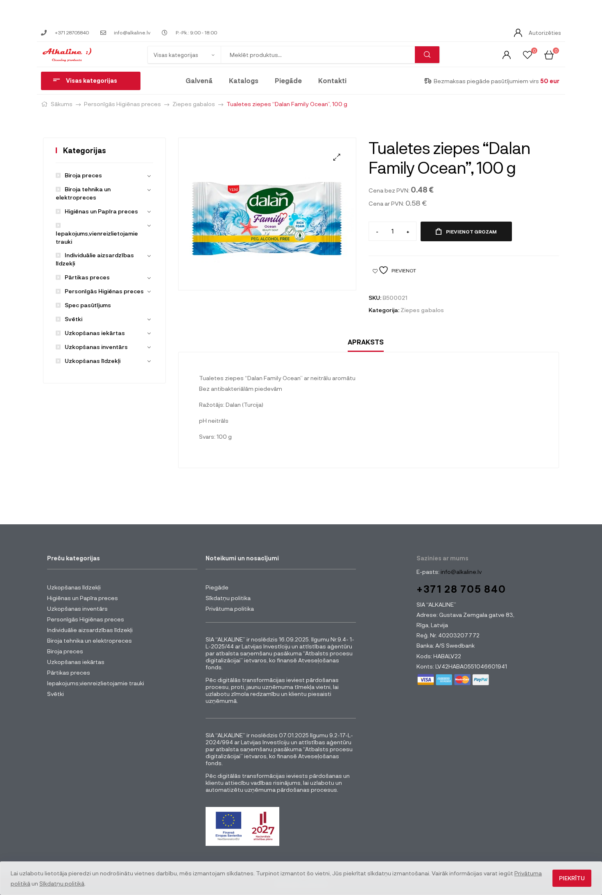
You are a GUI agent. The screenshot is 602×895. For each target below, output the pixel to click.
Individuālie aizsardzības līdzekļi (90, 629)
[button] (337, 157)
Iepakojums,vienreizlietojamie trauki (97, 237)
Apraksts (366, 342)
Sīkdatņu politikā (61, 883)
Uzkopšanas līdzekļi (92, 360)
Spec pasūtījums (88, 304)
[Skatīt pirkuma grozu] (549, 54)
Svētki (73, 318)
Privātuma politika (230, 608)
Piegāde (288, 80)
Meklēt (427, 54)
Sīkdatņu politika (228, 597)
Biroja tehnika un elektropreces (89, 640)
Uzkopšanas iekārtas (95, 332)
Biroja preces (83, 175)
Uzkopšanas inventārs (96, 346)
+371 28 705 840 (461, 589)
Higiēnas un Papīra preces (101, 211)
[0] (527, 54)
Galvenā (199, 80)
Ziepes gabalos (193, 103)
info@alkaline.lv (460, 571)
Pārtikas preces (87, 277)
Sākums (61, 103)
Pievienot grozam (471, 231)
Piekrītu (572, 878)
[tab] (366, 342)
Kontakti (332, 80)
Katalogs (243, 80)
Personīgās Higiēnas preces (122, 103)
